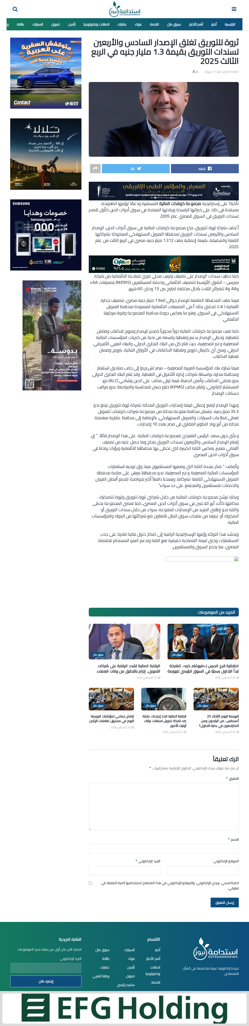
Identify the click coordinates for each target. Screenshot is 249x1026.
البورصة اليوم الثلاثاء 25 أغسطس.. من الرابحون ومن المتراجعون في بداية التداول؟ (219, 721)
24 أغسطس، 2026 (173, 732)
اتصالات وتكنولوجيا (96, 24)
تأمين (72, 24)
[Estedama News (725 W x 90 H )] (164, 190)
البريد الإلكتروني (147, 861)
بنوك (138, 24)
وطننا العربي (100, 976)
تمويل (55, 24)
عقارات (122, 24)
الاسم (233, 839)
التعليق (232, 778)
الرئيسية (230, 24)
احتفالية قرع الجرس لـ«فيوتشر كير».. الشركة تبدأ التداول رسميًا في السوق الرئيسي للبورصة (203, 668)
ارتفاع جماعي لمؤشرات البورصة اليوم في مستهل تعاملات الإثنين (111, 718)
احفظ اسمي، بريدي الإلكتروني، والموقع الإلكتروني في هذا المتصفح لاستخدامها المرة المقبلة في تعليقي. (170, 885)
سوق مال (174, 24)
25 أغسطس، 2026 (225, 677)
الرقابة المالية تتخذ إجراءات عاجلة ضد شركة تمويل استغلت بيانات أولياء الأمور (164, 721)
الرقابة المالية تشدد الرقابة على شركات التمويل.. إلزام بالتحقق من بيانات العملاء (128, 668)
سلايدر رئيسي (126, 985)
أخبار (214, 24)
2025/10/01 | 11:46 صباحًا (222, 72)
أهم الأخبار (196, 24)
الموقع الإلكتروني (226, 861)
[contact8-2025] (45, 73)
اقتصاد (154, 24)
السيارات (37, 24)
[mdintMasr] (45, 154)
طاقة (20, 24)
